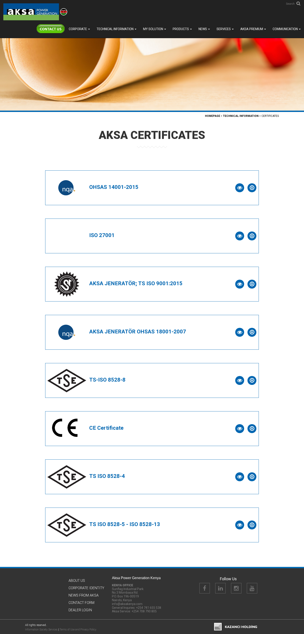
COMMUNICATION (285, 29)
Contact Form (81, 603)
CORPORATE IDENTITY (86, 588)
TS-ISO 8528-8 (107, 380)
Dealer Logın (80, 610)
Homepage (212, 116)
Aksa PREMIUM (252, 29)
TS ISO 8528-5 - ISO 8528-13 (124, 524)
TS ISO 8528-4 (107, 476)
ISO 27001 (102, 235)
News (203, 29)
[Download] (251, 187)
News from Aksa (84, 595)
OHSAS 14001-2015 (113, 187)
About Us (77, 580)
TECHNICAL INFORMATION (115, 29)
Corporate (78, 29)
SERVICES (224, 29)
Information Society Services (41, 629)
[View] (239, 187)
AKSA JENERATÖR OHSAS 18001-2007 (137, 331)
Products (181, 29)
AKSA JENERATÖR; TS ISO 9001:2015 (135, 283)
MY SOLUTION (153, 29)
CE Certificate (106, 428)
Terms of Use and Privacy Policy (78, 629)
